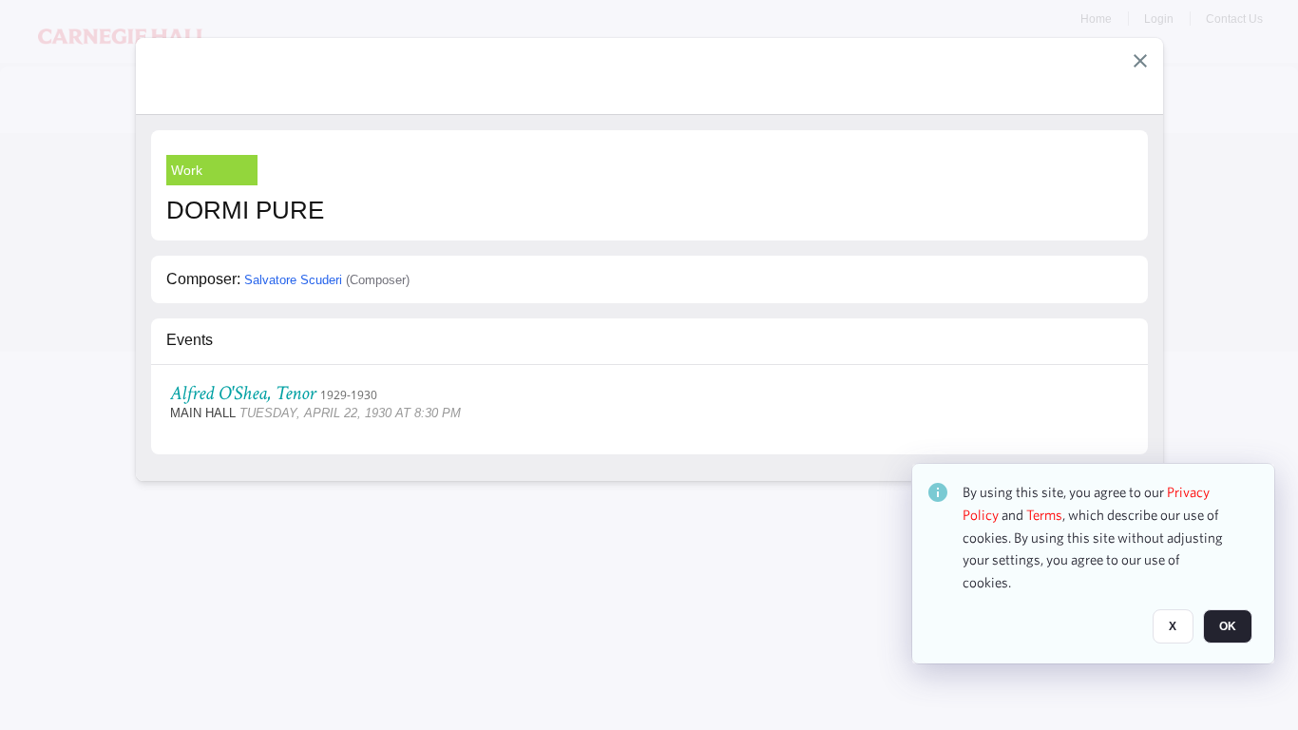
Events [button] (189, 340)
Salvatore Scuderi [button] (293, 280)
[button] (1140, 60)
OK (1227, 626)
